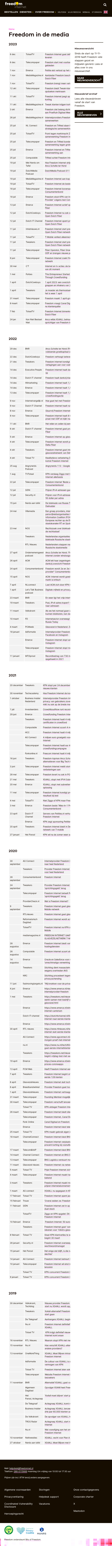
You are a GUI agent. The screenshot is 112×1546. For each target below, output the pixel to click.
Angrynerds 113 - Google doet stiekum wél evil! (68, 466)
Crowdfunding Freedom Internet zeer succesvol (66, 714)
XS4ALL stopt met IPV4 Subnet (58, 779)
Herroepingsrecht (14, 1513)
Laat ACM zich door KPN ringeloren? (63, 584)
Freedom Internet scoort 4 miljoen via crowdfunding (67, 727)
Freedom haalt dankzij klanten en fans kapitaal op (69, 378)
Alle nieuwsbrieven (87, 113)
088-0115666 (20, 1471)
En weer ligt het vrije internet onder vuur (65, 597)
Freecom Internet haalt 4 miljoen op (60, 753)
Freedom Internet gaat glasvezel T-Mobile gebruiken (69, 914)
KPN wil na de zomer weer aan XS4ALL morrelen (66, 834)
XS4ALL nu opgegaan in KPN (58, 1191)
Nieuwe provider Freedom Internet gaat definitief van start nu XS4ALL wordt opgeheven (70, 1304)
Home (11, 29)
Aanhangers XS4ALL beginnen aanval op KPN (67, 1319)
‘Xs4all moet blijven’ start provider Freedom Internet (69, 1395)
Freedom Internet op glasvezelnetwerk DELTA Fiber (70, 436)
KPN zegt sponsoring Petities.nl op (59, 821)
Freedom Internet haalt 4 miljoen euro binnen (64, 732)
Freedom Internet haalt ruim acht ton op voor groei (70, 405)
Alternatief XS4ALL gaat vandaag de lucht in (66, 1382)
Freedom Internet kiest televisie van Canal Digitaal (68, 1127)
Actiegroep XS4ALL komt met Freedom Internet (67, 1403)
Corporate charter (84, 1496)
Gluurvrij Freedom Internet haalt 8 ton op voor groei (70, 410)
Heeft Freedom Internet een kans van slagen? (66, 1069)
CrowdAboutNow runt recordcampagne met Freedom (68, 709)
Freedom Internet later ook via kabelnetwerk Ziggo (69, 1369)
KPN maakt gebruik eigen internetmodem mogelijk (68, 1132)
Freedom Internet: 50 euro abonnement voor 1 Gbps (70, 1222)
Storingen (97, 12)
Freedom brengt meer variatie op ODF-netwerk (67, 83)
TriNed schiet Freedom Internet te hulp (63, 157)
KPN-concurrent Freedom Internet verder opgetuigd (69, 1272)
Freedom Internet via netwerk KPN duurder (65, 1164)
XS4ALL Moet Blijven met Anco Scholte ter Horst (68, 1442)
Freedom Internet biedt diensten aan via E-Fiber (67, 1112)
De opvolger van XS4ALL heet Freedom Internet (68, 1416)
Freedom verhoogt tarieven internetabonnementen (70, 356)
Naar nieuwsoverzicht (88, 79)
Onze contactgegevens (86, 1489)
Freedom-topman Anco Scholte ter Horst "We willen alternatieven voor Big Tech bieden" (67, 760)
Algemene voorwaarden (17, 1489)
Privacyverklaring (13, 1496)
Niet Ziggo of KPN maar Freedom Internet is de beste (68, 800)
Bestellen (11, 12)
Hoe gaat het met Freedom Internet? (63, 400)
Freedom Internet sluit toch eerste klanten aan (66, 1082)
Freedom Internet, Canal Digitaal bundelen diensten (68, 1117)
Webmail (86, 12)
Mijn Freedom (74, 12)
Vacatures (44, 1503)
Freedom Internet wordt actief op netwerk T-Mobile (68, 919)
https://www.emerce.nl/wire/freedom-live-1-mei (67, 1024)
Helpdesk (62, 12)
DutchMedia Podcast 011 (57, 170)
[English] (105, 12)
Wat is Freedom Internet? (56, 901)
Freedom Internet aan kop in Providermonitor (66, 179)
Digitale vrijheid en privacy (58, 589)
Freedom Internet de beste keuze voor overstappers (70, 183)
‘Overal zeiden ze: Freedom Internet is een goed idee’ (70, 1200)
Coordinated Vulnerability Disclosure (18, 1505)
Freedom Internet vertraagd (57, 1092)
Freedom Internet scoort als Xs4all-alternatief (66, 951)
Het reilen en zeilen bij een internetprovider (66, 423)
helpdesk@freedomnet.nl (21, 1468)
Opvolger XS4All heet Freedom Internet (63, 1387)
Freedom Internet (52, 877)
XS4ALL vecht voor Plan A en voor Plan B (64, 1437)
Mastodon (79, 1510)
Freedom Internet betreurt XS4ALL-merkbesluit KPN (69, 1259)
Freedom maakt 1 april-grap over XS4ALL (65, 298)
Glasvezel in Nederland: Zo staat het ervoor (66, 627)
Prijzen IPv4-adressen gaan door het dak (65, 490)
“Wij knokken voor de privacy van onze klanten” (67, 983)
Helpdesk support (49, 1496)
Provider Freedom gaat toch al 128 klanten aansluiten (70, 1087)
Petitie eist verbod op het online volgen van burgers (69, 70)
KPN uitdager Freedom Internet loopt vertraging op (68, 1107)
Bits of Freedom (33, 1539)
